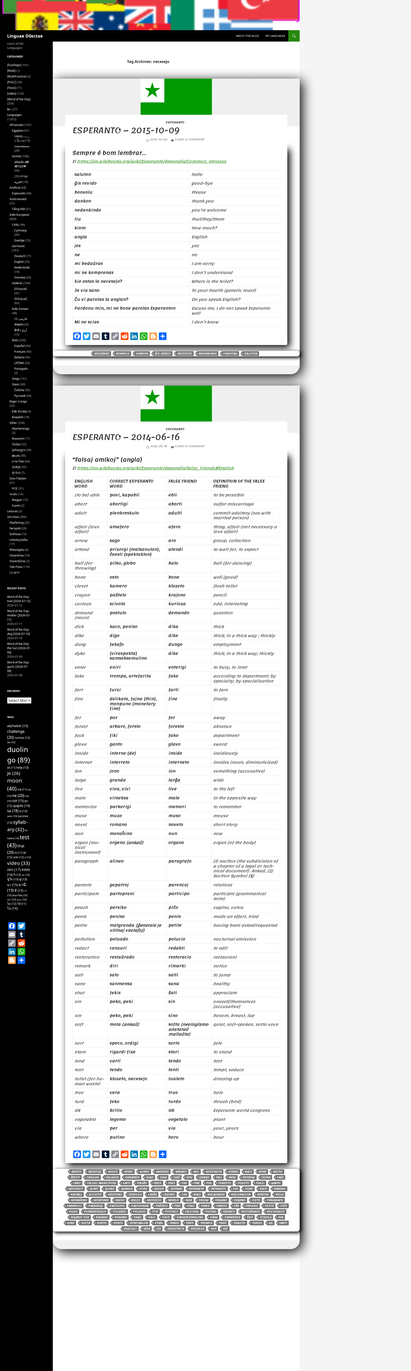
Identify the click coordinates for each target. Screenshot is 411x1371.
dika (163, 1177)
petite (269, 1205)
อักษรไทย (19, 895)
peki (177, 1205)
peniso (221, 1205)
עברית (24, 176)
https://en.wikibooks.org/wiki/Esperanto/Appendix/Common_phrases (151, 161)
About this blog (247, 36)
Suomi (16, 505)
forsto (243, 1183)
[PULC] (11, 82)
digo (149, 1177)
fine (197, 1183)
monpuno (101, 1200)
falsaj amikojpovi (101, 1183)
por (155, 1211)
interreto (218, 1188)
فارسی (23, 319)
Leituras (12, 511)
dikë (176, 1177)
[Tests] (11, 88)
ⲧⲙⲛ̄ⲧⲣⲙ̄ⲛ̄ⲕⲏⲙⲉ (21, 146)
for (209, 1183)
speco (118, 1223)
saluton (250, 353)
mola (280, 1194)
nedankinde (208, 353)
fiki (184, 1183)
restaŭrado (250, 1211)
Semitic (17, 156)
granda (126, 1188)
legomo (169, 1194)
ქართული (18, 450)
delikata (112, 1177)
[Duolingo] (14, 65)
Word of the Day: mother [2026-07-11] (18, 615)
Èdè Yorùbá (19, 411)
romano (120, 1217)
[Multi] (11, 71)
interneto (196, 1188)
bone (262, 1171)
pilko (73, 1211)
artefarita (214, 1171)
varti (283, 1223)
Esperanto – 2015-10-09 (126, 130)
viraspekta (175, 1228)
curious (22, 738)
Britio (278, 1171)
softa (85, 1223)
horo (143, 1188)
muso (120, 1200)
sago (138, 1217)
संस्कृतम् (18, 324)
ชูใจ (13, 879)
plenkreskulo (95, 1211)
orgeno (239, 1200)
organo (221, 1200)
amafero (162, 1171)
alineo (144, 1171)
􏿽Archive (13, 517)
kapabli (76, 1194)
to (19, 852)
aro (196, 1171)
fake (280, 1177)
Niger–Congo (18, 401)
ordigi (204, 1200)
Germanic (18, 246)
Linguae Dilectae (25, 36)
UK (271, 1223)
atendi (233, 1171)
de (11, 742)
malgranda (216, 1194)
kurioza (135, 1194)
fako (77, 1183)
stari (159, 1223)
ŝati (250, 1217)
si (23, 811)
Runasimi (18, 438)
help (22, 767)
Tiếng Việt (18, 209)
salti (166, 1217)
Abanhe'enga (20, 429)
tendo (174, 1223)
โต (12, 904)
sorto (102, 1223)
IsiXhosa (15, 534)
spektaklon (139, 1223)
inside (159, 1188)
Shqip (15, 379)
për (236, 1205)
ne (18, 795)
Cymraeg (20, 230)
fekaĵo (142, 1183)
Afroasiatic (17, 125)
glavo (94, 1188)
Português (21, 369)
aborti (76, 1171)
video (18, 863)
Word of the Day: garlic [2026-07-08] (18, 666)
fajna (266, 1177)
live (184, 1194)
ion (235, 1188)
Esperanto (175, 122)
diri (189, 1177)
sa (13, 810)
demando (132, 1177)
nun (189, 1200)
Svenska (19, 277)
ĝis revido (163, 353)
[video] (11, 93)
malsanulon (241, 1194)
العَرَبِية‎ (18, 182)
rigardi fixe (80, 1217)
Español (19, 346)
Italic (15, 340)
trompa (206, 1223)
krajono (115, 1194)
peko (191, 1205)
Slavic (16, 384)
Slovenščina (17, 561)
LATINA (19, 363)
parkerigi (95, 1205)
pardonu (230, 353)
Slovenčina (17, 555)
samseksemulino (189, 1217)
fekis (157, 1183)
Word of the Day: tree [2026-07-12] (18, 599)
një (18, 800)
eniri (232, 1177)
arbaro (181, 1171)
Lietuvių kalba (19, 540)
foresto (224, 1183)
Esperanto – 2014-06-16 (126, 437)
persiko (252, 1205)
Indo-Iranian (20, 309)
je (13, 773)
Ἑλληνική (20, 299)
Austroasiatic (18, 199)
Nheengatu (17, 550)
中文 (15, 488)
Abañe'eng (17, 523)
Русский (19, 396)
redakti (229, 1211)
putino (211, 1211)
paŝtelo (162, 1205)
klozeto (95, 1194)
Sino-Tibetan (18, 478)
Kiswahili (17, 417)
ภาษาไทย (18, 461)
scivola (265, 1217)
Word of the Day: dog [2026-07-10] (18, 632)
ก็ (17, 875)
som (12, 816)
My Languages (275, 36)
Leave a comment (189, 139)
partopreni (140, 1205)
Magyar (17, 500)
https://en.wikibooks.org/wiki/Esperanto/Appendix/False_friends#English (155, 468)
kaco (263, 1188)
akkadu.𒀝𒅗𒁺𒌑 (21, 164)
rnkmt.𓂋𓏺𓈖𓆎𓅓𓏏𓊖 (22, 138)
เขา (11, 899)
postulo (171, 1211)
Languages (14, 115)
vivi (225, 1228)
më (22, 789)
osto (256, 1200)
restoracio (276, 1211)
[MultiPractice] (16, 76)
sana (214, 1217)
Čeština (19, 390)
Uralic (13, 494)
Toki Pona (16, 567)
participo (117, 1205)
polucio (139, 1211)
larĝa (152, 1194)
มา (12, 884)
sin (280, 1217)
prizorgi (192, 1211)
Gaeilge (19, 240)
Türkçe (16, 444)
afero (128, 1171)
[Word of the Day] (18, 99)
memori (263, 1194)
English (19, 262)
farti (126, 1183)
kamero (280, 1188)
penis (205, 1205)
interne (176, 1188)
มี (19, 890)
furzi (260, 1183)
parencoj (74, 1205)
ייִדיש (17, 572)
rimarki (102, 1217)
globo (109, 1188)
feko (171, 1183)
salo (152, 1217)
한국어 (16, 473)
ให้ (21, 904)
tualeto (239, 1223)
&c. (9, 109)
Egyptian (17, 131)
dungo (204, 1177)
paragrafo (275, 1200)
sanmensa (232, 1217)
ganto (276, 1183)
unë (18, 857)
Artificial (15, 188)
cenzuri (93, 1177)
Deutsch (19, 256)
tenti (190, 1223)
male (197, 1194)
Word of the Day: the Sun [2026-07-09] (19, 648)
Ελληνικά (20, 289)
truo (223, 1223)
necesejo (184, 353)
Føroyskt (15, 528)
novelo (173, 1200)
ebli (219, 1177)
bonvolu (122, 353)
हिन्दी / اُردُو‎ (20, 330)
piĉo (283, 1205)
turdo (257, 1223)
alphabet (17, 726)
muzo (135, 1200)
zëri (14, 869)
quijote (21, 806)
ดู (23, 879)
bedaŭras (101, 353)
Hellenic (17, 283)
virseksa (197, 1228)
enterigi (249, 1177)
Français (19, 352)
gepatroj (75, 1188)
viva (213, 1228)
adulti (113, 1171)
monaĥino (79, 1200)
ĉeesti (75, 1177)
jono (249, 1188)
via (159, 1228)
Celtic (15, 225)
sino (70, 1223)
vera (147, 1228)
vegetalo (130, 1228)
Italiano (19, 357)
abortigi (94, 1171)
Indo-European (19, 215)
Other (13, 423)
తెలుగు (16, 456)
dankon (142, 353)
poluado (119, 1211)
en (11, 767)
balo (248, 1171)
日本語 (16, 467)
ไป (12, 908)
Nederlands (22, 267)
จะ (26, 875)
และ (22, 899)
